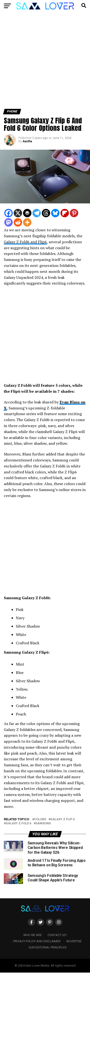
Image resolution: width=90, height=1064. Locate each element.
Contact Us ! (57, 935)
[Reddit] (18, 222)
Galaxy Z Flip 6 (62, 819)
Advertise (74, 941)
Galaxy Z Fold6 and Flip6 (25, 241)
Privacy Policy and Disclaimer (36, 941)
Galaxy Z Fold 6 (18, 823)
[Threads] (46, 213)
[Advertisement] (45, 62)
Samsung (43, 823)
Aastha (27, 141)
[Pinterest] (74, 213)
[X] (18, 213)
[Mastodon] (8, 222)
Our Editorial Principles (47, 947)
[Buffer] (27, 213)
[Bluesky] (55, 213)
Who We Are (32, 935)
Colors (40, 819)
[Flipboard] (64, 213)
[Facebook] (8, 213)
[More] (27, 222)
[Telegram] (36, 213)
